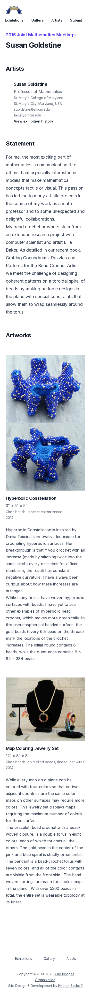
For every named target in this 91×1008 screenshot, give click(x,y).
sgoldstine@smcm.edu (32, 109)
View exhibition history (33, 121)
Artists (56, 20)
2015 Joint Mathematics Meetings (40, 34)
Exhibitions (14, 20)
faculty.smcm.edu (29, 115)
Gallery (37, 20)
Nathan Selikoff (70, 986)
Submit (78, 20)
